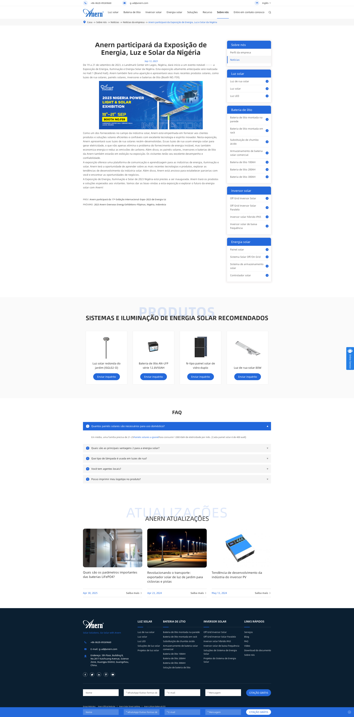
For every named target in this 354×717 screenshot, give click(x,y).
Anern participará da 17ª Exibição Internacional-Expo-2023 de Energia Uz (128, 199)
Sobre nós (223, 12)
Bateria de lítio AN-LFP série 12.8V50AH (153, 365)
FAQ (246, 641)
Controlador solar (240, 275)
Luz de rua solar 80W (247, 367)
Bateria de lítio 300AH (243, 177)
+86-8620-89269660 (101, 3)
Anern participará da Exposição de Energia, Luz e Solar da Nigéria (182, 22)
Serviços (248, 632)
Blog (246, 636)
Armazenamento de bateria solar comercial (246, 153)
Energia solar (174, 12)
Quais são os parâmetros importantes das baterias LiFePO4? (110, 574)
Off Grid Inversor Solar (243, 198)
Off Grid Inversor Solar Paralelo (243, 207)
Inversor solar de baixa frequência (243, 226)
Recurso (207, 12)
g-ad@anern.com (139, 3)
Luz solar (113, 12)
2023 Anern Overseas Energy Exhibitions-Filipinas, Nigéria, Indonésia (130, 204)
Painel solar (237, 249)
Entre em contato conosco (249, 12)
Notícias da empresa (134, 22)
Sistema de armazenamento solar (246, 266)
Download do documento (257, 650)
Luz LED (234, 96)
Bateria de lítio (132, 12)
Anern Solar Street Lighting (129, 706)
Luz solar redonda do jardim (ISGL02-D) (106, 365)
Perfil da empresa (240, 52)
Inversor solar (153, 12)
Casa (89, 22)
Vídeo (247, 645)
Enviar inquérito (106, 377)
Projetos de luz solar (148, 650)
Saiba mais (134, 593)
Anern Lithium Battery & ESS (155, 706)
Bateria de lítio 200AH (243, 169)
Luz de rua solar (239, 81)
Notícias (115, 22)
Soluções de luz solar (149, 645)
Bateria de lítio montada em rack (246, 130)
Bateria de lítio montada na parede (246, 119)
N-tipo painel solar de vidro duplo (200, 365)
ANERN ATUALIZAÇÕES (177, 518)
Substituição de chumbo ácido (244, 142)
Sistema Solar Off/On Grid (245, 257)
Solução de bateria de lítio (176, 667)
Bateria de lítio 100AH (243, 162)
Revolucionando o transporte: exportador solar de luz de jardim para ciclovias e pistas (175, 577)
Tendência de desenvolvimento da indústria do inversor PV (237, 574)
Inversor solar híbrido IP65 (245, 217)
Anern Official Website (107, 706)
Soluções (192, 12)
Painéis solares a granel (146, 437)
